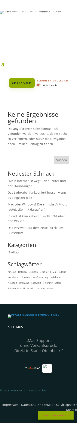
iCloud (62, 271)
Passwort (36, 282)
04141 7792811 (22, 83)
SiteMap (47, 405)
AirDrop (12, 271)
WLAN (50, 288)
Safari (58, 282)
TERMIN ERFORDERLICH (52, 80)
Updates (40, 288)
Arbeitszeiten (51, 84)
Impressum (10, 405)
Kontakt (71, 410)
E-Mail (53, 271)
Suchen (61, 160)
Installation (14, 277)
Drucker (44, 271)
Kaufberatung (40, 277)
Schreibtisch (14, 288)
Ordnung (24, 282)
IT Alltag (13, 252)
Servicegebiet (65, 405)
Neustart (12, 282)
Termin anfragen (55, 415)
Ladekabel (55, 277)
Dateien (22, 271)
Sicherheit (28, 288)
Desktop (33, 271)
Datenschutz (30, 405)
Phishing (48, 282)
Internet (26, 277)
